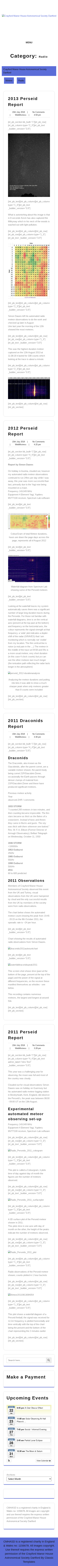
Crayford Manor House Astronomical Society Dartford (29, 27)
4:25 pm (35, 444)
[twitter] (28, 9)
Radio (21, 80)
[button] (9, 1460)
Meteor (9, 80)
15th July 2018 (18, 112)
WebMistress (18, 115)
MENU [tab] (29, 42)
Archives (11, 1474)
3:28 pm (35, 1048)
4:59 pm (35, 115)
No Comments (36, 112)
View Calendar (43, 1460)
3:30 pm (35, 737)
